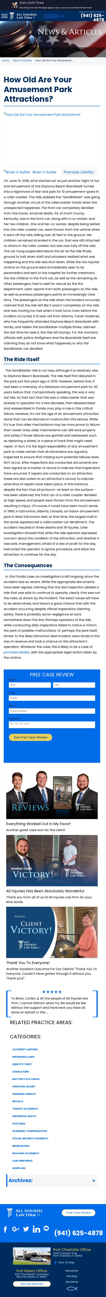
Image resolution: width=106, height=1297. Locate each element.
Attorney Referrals (32, 1284)
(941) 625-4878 (92, 17)
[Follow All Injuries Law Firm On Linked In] (36, 1229)
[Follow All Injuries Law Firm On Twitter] (26, 1229)
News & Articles (22, 60)
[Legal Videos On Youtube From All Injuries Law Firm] (46, 1229)
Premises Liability (79, 172)
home (5, 60)
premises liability (17, 652)
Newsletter (72, 1270)
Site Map (72, 1276)
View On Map (66, 1262)
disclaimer (72, 1282)
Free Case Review (78, 1213)
